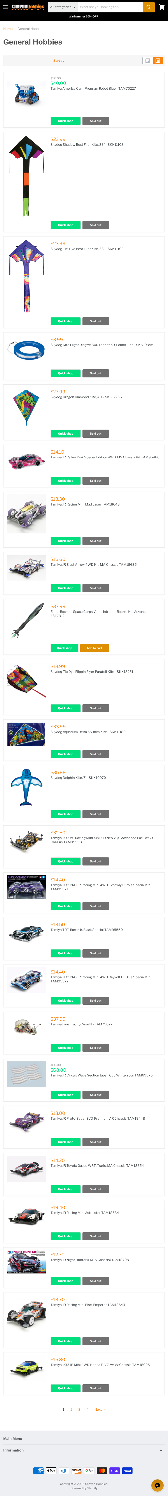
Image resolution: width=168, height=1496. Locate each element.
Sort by (58, 60)
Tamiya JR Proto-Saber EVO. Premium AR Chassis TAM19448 (98, 1119)
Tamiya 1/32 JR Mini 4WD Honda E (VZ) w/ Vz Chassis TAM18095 (100, 1365)
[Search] (149, 7)
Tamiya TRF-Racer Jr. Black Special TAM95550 (87, 930)
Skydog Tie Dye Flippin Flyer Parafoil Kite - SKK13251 (92, 672)
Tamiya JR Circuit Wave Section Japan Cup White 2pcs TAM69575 (102, 1075)
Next (98, 1410)
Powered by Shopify (84, 1488)
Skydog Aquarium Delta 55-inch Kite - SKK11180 (88, 732)
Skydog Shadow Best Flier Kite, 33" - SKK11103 (87, 145)
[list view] (158, 60)
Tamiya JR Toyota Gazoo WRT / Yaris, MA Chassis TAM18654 (97, 1166)
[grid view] (147, 60)
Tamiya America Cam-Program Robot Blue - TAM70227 (93, 89)
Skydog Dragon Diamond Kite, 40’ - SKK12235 (86, 397)
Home (8, 29)
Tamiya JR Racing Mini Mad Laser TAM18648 (85, 504)
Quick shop (65, 121)
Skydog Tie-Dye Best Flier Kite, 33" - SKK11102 (87, 249)
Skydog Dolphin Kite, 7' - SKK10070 (78, 778)
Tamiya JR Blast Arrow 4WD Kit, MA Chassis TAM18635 (94, 565)
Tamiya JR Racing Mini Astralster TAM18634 (85, 1213)
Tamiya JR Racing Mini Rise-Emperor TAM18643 (88, 1305)
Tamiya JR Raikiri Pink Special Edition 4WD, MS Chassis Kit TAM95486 (105, 457)
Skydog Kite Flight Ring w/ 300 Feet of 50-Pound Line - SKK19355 (102, 345)
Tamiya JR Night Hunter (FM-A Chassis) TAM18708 (90, 1260)
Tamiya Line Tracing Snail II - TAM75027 (81, 1024)
